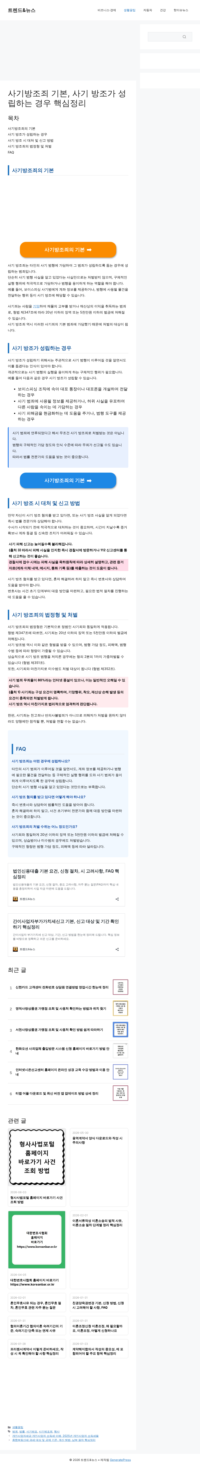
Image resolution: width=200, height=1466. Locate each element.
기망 (36, 306)
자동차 (147, 10)
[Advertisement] (68, 51)
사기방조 (31, 1431)
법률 (22, 1431)
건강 (163, 10)
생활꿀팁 (130, 10)
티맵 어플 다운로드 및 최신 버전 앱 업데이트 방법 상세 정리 (57, 1093)
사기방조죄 (46, 1431)
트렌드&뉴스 (22, 10)
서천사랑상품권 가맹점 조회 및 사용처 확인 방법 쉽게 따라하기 (59, 1029)
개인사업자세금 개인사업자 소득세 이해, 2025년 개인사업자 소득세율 (55, 1435)
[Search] (184, 37)
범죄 (15, 1431)
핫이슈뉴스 (181, 10)
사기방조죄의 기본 (65, 249)
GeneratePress (120, 1460)
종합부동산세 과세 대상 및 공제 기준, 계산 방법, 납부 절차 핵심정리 (54, 1440)
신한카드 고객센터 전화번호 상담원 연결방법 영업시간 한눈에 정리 (62, 987)
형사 (57, 1431)
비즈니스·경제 (107, 10)
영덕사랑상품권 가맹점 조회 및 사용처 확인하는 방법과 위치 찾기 (61, 1008)
